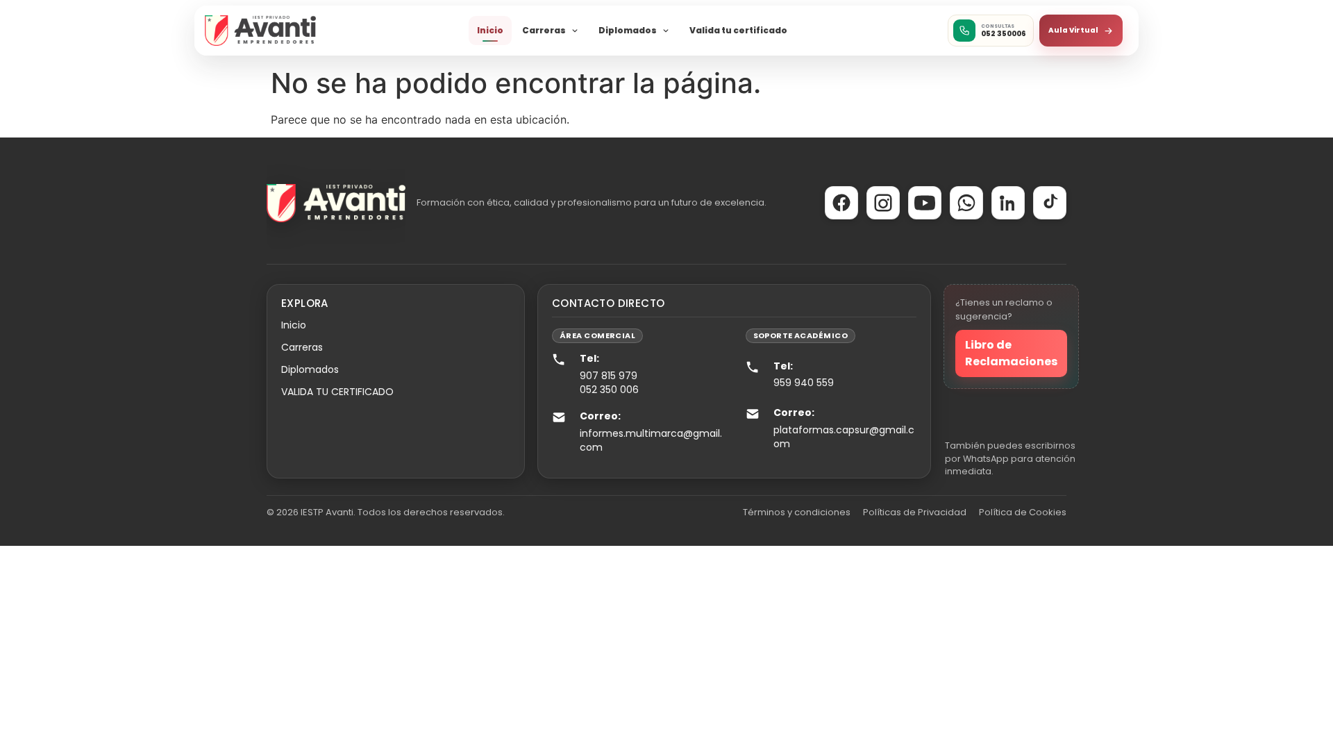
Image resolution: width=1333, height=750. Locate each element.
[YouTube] (924, 202)
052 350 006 (609, 390)
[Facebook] (841, 202)
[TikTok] (1049, 202)
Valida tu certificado (738, 30)
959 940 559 (803, 383)
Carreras (544, 30)
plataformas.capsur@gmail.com (843, 437)
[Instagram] (883, 202)
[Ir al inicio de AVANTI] (260, 30)
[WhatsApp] (966, 202)
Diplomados (627, 30)
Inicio (490, 30)
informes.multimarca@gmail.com (651, 440)
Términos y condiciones (796, 512)
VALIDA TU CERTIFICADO (337, 392)
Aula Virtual (1073, 30)
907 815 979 (608, 376)
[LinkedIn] (1008, 202)
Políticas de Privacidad (914, 512)
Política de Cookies (1022, 512)
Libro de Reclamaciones (1011, 353)
